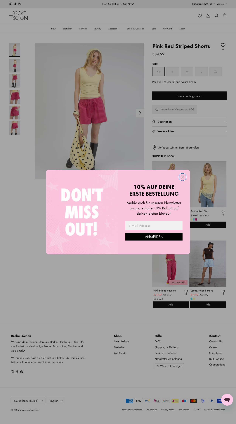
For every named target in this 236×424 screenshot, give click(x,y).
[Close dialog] (182, 177)
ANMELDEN (154, 236)
